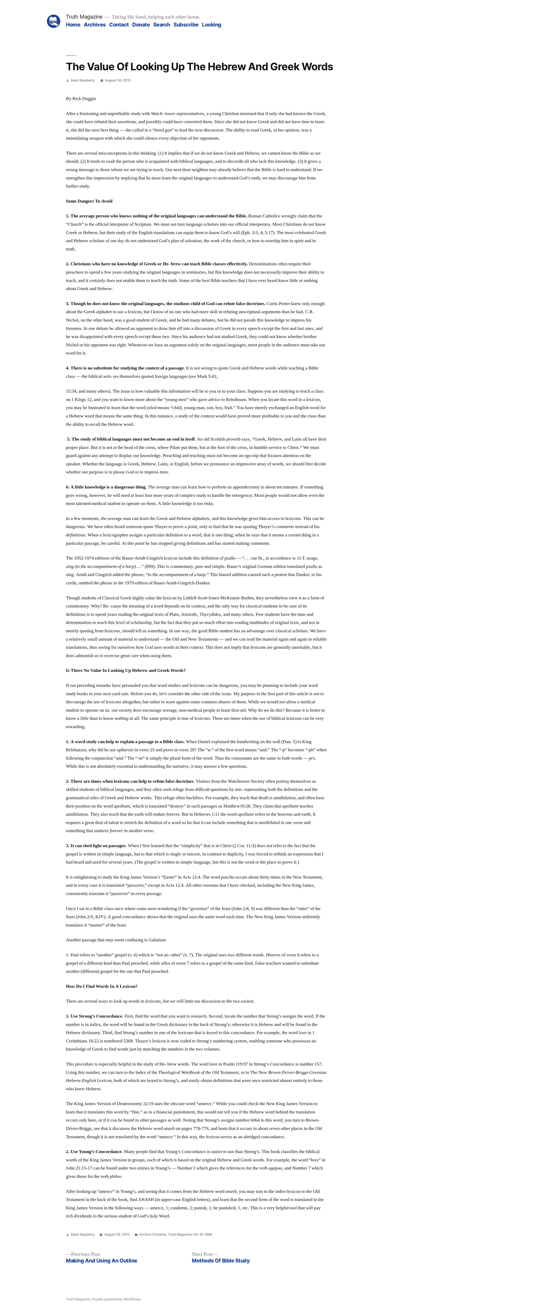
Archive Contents (152, 1234)
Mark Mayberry (83, 80)
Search (161, 24)
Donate (141, 24)
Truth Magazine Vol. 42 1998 (190, 1234)
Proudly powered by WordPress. (116, 1299)
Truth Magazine (84, 17)
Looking (211, 24)
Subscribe (186, 24)
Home (73, 24)
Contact (119, 24)
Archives (95, 24)
